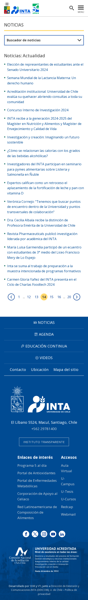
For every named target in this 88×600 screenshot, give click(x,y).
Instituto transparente (44, 442)
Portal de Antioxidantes (36, 473)
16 (59, 297)
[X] (35, 534)
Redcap (67, 506)
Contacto (18, 369)
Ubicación (40, 369)
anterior (11, 296)
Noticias (14, 25)
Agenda (46, 334)
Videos (46, 357)
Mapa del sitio (65, 369)
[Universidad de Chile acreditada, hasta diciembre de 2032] (44, 559)
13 (36, 297)
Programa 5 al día (32, 465)
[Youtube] (53, 534)
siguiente (76, 296)
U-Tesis (67, 491)
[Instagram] (44, 534)
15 (51, 297)
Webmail (68, 514)
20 (69, 297)
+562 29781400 (44, 428)
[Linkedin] (62, 534)
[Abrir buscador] (72, 8)
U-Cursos (68, 499)
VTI (39, 586)
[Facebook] (26, 534)
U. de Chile (56, 590)
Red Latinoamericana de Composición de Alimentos (37, 512)
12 (29, 297)
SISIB (32, 586)
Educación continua (46, 346)
